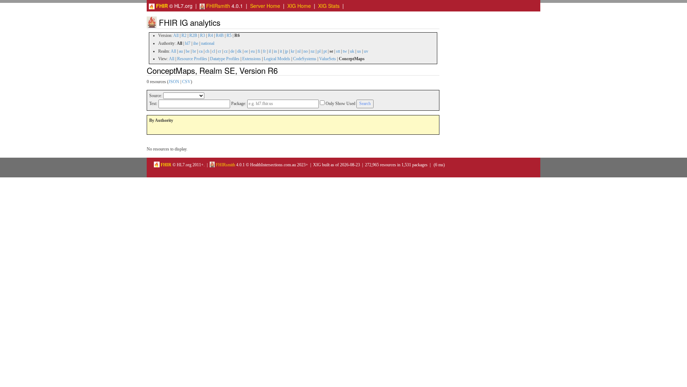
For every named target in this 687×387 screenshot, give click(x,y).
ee (246, 51)
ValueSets (327, 58)
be (188, 51)
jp (286, 51)
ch (207, 51)
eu (253, 51)
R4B (220, 35)
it (281, 51)
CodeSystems (304, 58)
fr (264, 51)
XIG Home (299, 5)
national (207, 43)
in (275, 51)
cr (219, 51)
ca (201, 51)
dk (239, 51)
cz (226, 51)
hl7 (187, 43)
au (181, 51)
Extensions (251, 58)
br (194, 51)
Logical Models (277, 58)
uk (352, 51)
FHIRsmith (217, 5)
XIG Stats (329, 5)
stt (338, 51)
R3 (202, 35)
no (305, 51)
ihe (195, 43)
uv (366, 51)
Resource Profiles (192, 58)
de (232, 51)
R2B (193, 35)
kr (292, 51)
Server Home (265, 5)
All (176, 35)
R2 (183, 35)
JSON (174, 81)
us (359, 51)
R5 (229, 35)
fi (259, 51)
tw (345, 51)
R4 (210, 35)
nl (299, 51)
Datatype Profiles (224, 58)
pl (319, 51)
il (270, 51)
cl (213, 51)
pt (325, 51)
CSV (186, 81)
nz (313, 51)
